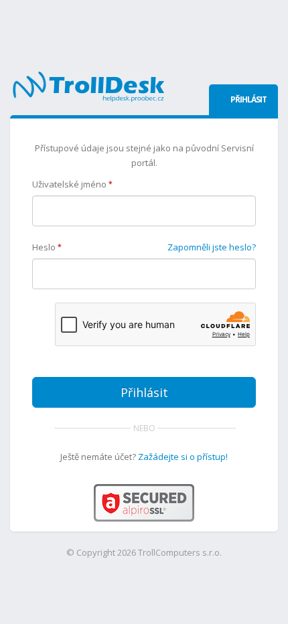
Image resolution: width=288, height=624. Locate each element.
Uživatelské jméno (72, 184)
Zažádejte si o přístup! (183, 457)
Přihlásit (144, 392)
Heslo (47, 247)
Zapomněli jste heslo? (211, 247)
